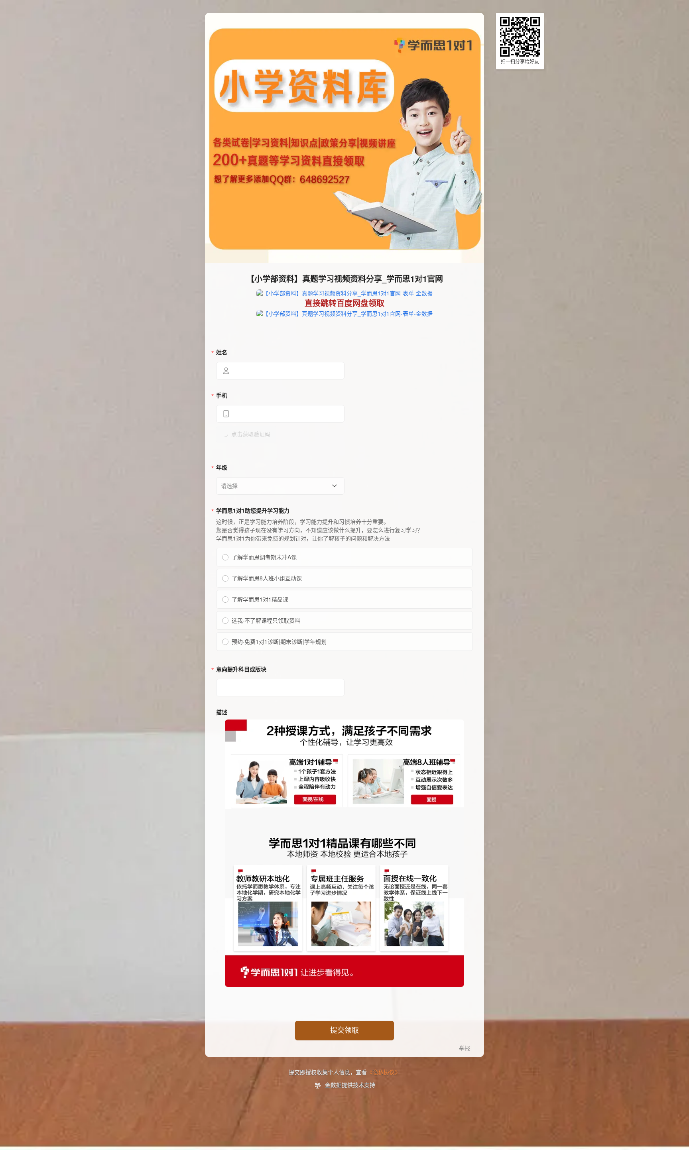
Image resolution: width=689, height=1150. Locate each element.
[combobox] (277, 486)
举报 (464, 1048)
